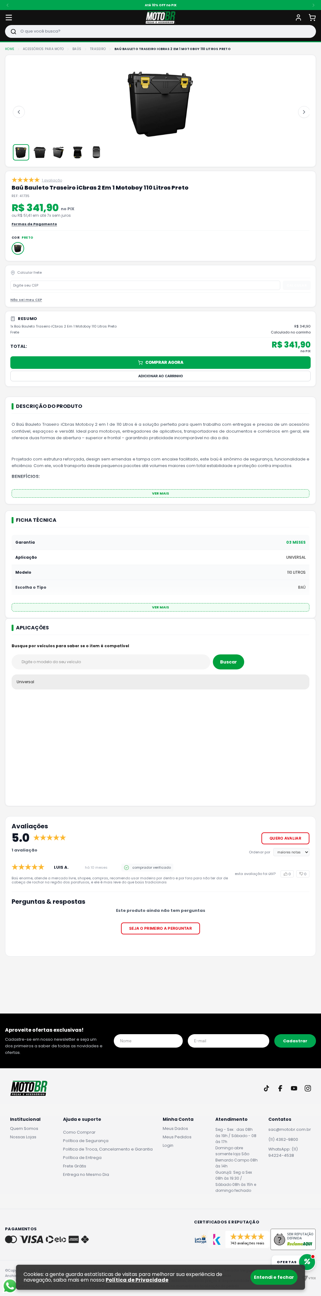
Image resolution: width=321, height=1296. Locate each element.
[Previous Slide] (7, 5)
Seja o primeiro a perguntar (160, 928)
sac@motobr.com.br (289, 1129)
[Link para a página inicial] (9, 49)
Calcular (297, 285)
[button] (18, 248)
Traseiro (98, 49)
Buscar (228, 662)
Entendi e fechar (274, 1277)
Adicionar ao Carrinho (160, 376)
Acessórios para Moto (43, 49)
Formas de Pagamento (34, 224)
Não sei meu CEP (26, 300)
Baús (76, 49)
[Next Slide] (313, 5)
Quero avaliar (285, 838)
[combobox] (160, 31)
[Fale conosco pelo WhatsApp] (10, 1286)
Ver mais (160, 493)
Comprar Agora (164, 362)
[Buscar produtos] (13, 31)
